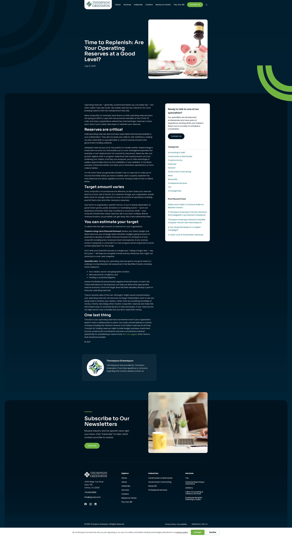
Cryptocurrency (175, 160)
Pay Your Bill (179, 5)
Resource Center (163, 4)
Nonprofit (152, 486)
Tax (169, 187)
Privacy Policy (170, 524)
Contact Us (195, 5)
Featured (172, 164)
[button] (207, 5)
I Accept (197, 532)
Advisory (189, 488)
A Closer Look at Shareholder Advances (185, 234)
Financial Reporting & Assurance (194, 483)
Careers (149, 4)
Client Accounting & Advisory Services (194, 493)
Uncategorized (174, 191)
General (171, 167)
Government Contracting (179, 171)
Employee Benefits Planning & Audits (193, 498)
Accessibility (182, 524)
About (118, 4)
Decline (212, 532)
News (170, 175)
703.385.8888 (90, 492)
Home (124, 478)
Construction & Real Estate (180, 156)
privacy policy (182, 532)
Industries (138, 4)
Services (127, 4)
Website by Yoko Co (200, 524)
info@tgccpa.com (92, 497)
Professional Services (177, 183)
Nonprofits (172, 179)
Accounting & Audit (176, 152)
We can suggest (130, 334)
